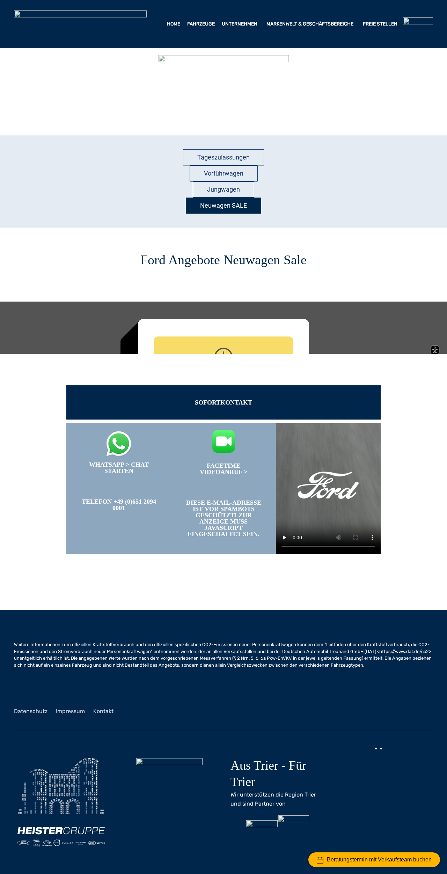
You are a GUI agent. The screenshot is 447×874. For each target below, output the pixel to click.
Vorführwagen (223, 173)
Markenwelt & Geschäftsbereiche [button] (310, 24)
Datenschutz (30, 711)
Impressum (70, 711)
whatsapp (106, 464)
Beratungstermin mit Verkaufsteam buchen (379, 859)
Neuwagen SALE (223, 205)
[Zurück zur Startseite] (80, 24)
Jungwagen (223, 189)
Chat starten (126, 467)
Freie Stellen (380, 24)
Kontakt (103, 711)
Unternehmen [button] (240, 24)
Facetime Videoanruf (221, 468)
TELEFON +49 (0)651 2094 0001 (119, 504)
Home (173, 24)
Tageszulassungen (223, 157)
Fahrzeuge (201, 24)
